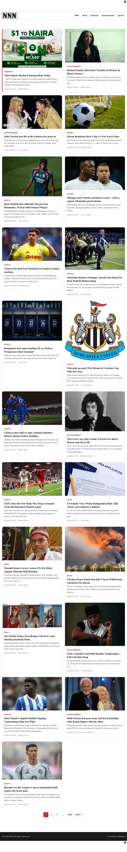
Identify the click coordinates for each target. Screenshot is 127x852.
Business (8, 72)
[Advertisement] (63, 5)
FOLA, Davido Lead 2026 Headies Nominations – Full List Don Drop (94, 655)
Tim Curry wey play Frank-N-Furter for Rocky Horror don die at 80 (92, 440)
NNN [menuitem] (77, 15)
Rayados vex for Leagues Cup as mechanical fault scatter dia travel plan (31, 789)
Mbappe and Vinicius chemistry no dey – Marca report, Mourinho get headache (93, 199)
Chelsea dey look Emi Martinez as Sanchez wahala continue (31, 270)
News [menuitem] (84, 15)
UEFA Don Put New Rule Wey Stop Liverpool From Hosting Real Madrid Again (29, 505)
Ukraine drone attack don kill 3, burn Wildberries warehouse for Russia (94, 580)
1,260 (69, 814)
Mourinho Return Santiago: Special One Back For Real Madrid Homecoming (94, 279)
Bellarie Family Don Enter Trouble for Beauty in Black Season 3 (93, 71)
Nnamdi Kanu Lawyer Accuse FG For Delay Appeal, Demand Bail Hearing (28, 569)
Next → (79, 814)
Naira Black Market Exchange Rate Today (27, 75)
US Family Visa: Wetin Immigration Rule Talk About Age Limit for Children (92, 505)
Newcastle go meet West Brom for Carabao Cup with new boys (93, 369)
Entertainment (74, 66)
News (69, 500)
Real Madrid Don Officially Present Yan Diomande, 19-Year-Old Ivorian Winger (26, 205)
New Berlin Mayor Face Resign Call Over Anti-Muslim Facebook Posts (29, 637)
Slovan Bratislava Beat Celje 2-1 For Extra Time (93, 136)
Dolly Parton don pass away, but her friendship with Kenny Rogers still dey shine (92, 719)
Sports (70, 133)
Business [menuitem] (94, 15)
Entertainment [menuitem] (108, 15)
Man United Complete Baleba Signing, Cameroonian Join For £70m (25, 719)
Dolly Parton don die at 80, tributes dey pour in (30, 136)
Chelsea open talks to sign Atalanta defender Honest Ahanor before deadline (28, 434)
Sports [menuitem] (121, 15)
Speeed (121, 836)
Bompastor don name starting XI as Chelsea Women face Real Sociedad (28, 349)
